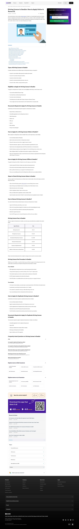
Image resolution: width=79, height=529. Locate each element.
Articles (11, 6)
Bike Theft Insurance (12, 371)
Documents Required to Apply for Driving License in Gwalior (17, 50)
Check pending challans (59, 20)
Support (32, 2)
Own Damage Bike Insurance (37, 371)
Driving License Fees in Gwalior (13, 56)
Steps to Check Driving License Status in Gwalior (16, 54)
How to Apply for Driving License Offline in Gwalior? (16, 53)
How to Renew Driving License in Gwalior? (15, 55)
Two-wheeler (12, 60)
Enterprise (21, 2)
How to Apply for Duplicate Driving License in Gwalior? (17, 61)
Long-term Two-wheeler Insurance (12, 367)
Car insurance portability (24, 381)
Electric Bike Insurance (24, 371)
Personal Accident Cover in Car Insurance (13, 381)
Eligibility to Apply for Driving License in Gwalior (15, 49)
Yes (36, 395)
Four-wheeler (12, 59)
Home (9, 6)
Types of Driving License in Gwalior (14, 48)
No (43, 395)
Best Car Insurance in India (37, 381)
